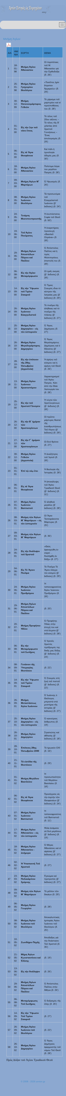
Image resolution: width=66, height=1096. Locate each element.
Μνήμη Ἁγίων (11, 39)
